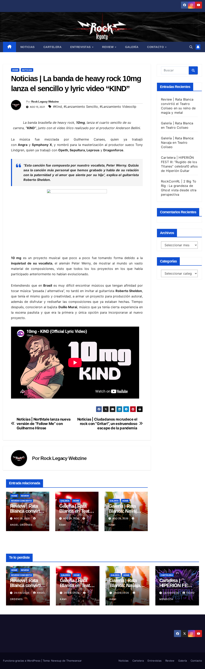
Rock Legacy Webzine (45, 101)
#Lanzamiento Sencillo (81, 107)
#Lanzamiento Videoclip (118, 107)
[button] (191, 47)
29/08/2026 (22, 592)
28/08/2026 (171, 592)
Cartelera (52, 47)
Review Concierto (21, 501)
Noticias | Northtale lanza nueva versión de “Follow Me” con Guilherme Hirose (44, 423)
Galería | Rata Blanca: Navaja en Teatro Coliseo (177, 142)
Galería (132, 47)
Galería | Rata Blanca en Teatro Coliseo (76, 511)
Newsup (56, 660)
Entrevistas (80, 47)
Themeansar (74, 660)
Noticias (27, 47)
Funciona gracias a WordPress (22, 660)
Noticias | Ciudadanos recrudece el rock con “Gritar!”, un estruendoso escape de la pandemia (107, 423)
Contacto (156, 47)
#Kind (57, 107)
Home (15, 70)
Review (108, 47)
